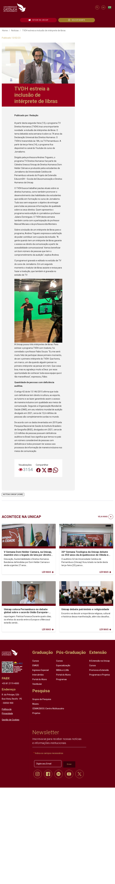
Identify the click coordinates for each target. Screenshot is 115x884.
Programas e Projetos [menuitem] (99, 675)
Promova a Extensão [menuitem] (99, 670)
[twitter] (79, 774)
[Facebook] (38, 470)
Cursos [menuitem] (35, 661)
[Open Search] (97, 7)
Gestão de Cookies (10, 719)
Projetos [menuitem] (36, 713)
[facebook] (48, 774)
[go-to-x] (48, 7)
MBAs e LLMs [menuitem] (62, 670)
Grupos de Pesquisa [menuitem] (41, 699)
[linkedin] (58, 774)
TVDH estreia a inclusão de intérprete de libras (44, 30)
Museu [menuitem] (35, 704)
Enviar (69, 764)
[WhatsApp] (55, 470)
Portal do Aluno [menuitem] (39, 679)
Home (5, 30)
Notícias (15, 30)
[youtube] (69, 774)
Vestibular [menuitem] (37, 684)
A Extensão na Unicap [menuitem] (99, 661)
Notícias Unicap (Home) (13, 494)
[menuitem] (38, 20)
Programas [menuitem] (61, 679)
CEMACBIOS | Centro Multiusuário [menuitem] (48, 708)
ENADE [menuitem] (35, 665)
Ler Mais (46, 572)
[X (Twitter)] (44, 470)
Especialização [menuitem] (63, 665)
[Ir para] (10, 652)
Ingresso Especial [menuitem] (40, 670)
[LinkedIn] (50, 470)
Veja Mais (103, 516)
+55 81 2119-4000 (10, 683)
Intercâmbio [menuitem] (38, 675)
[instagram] (37, 774)
